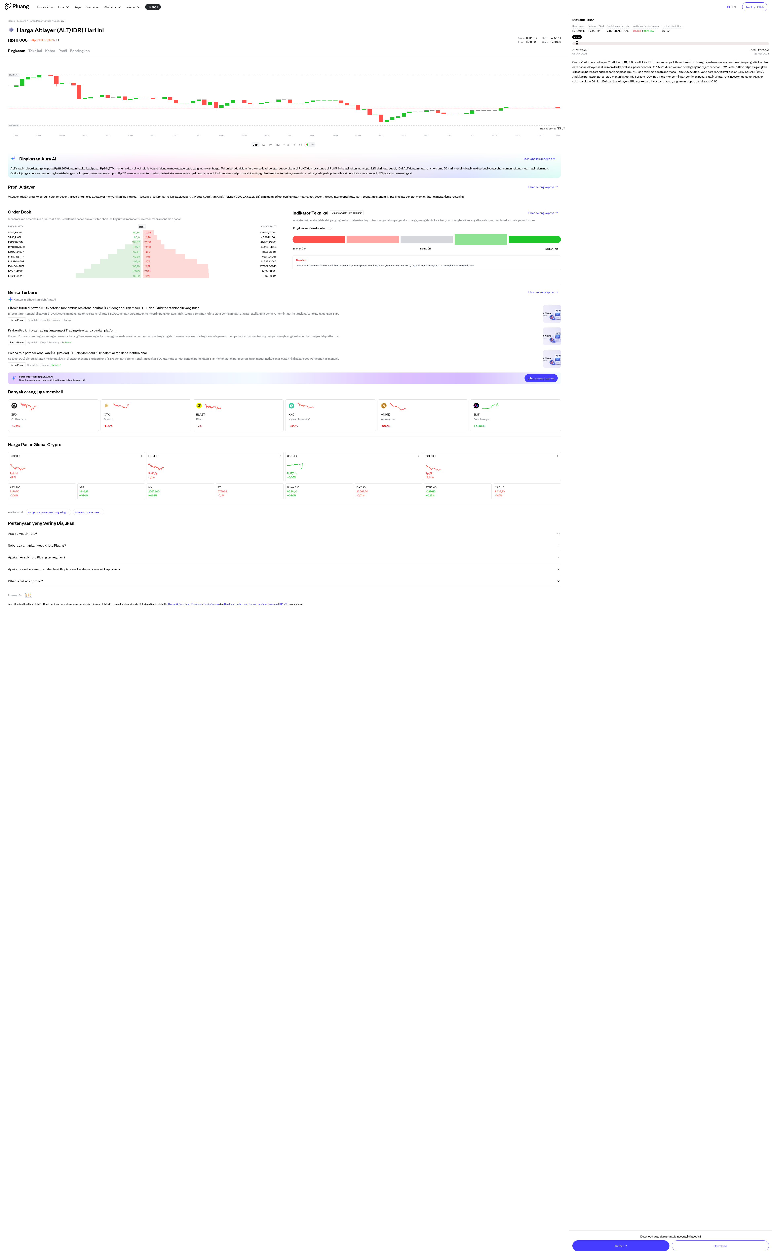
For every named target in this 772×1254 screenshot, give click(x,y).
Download (720, 1246)
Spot (56, 21)
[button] (330, 228)
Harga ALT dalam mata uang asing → (48, 512)
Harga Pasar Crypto (40, 21)
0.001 (142, 227)
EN (734, 7)
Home (11, 21)
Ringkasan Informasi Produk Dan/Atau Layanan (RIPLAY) (256, 604)
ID (728, 7)
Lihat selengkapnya (541, 187)
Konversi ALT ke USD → (88, 512)
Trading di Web (755, 7)
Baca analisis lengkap (537, 158)
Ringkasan (16, 50)
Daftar (619, 1246)
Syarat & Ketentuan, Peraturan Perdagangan (193, 604)
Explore (21, 21)
